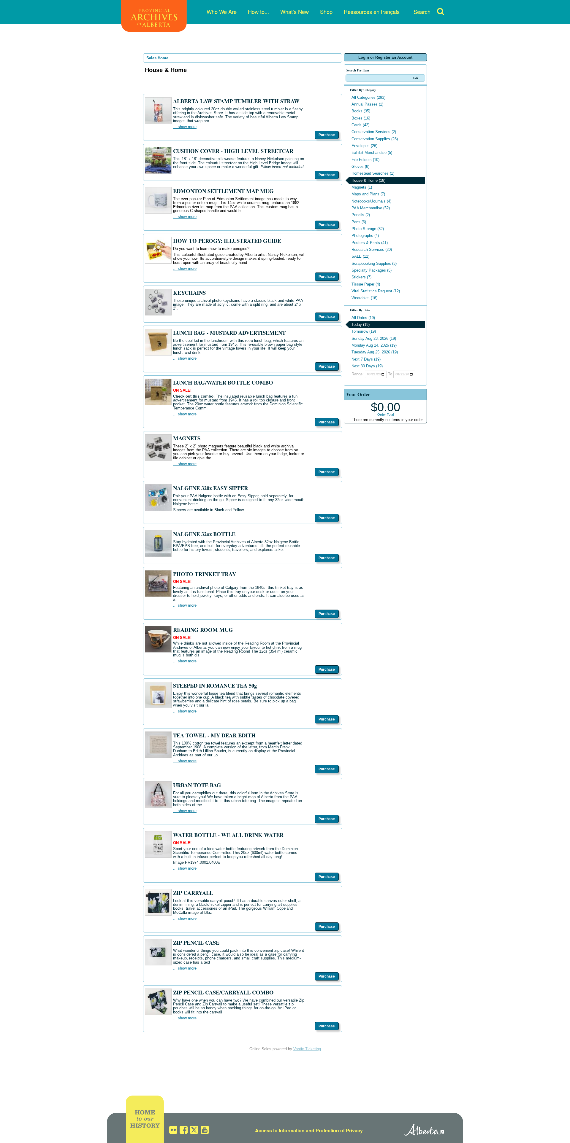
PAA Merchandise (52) (371, 208)
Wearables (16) (364, 298)
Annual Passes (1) (367, 104)
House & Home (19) (368, 180)
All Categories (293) (368, 97)
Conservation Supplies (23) (375, 139)
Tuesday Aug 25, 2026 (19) (375, 352)
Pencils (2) (361, 215)
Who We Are (222, 11)
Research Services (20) (372, 249)
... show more (185, 127)
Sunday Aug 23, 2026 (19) (374, 338)
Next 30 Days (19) (367, 366)
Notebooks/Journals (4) (371, 201)
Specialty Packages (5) (372, 270)
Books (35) (361, 111)
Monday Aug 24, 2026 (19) (374, 345)
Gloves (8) (360, 166)
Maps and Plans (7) (368, 194)
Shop (326, 11)
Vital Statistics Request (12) (376, 291)
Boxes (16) (361, 118)
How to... (258, 11)
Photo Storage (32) (368, 229)
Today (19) (361, 324)
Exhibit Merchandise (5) (372, 152)
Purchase (327, 135)
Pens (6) (359, 222)
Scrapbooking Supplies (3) (374, 263)
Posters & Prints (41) (370, 242)
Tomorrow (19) (364, 331)
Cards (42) (360, 125)
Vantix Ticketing (307, 1049)
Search (422, 11)
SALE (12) (360, 256)
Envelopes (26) (364, 146)
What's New (294, 11)
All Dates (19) (363, 317)
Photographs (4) (365, 235)
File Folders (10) (365, 159)
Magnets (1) (362, 187)
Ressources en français (372, 11)
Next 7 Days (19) (366, 359)
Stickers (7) (361, 277)
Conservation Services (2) (374, 132)
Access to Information (280, 1130)
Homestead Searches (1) (373, 173)
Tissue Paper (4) (366, 284)
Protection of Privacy (339, 1130)
